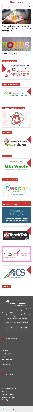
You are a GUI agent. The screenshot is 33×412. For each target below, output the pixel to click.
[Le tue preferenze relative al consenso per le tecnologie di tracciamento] (3, 409)
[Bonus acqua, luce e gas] (16, 44)
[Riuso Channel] (16, 150)
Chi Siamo (5, 351)
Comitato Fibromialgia (8, 397)
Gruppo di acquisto (8, 394)
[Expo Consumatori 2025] (16, 197)
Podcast (4, 386)
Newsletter (5, 362)
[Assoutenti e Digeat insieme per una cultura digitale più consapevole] (16, 222)
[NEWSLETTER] (16, 174)
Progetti (4, 391)
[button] (30, 8)
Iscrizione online (7, 359)
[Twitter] (21, 328)
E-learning (5, 400)
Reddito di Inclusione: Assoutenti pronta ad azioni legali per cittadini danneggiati (16, 28)
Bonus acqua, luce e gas (11, 53)
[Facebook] (7, 328)
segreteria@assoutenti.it (20, 322)
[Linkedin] (16, 328)
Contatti (4, 356)
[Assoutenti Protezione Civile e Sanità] (16, 127)
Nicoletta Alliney (6, 33)
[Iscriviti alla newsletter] (16, 79)
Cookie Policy (16, 409)
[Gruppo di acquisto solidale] (16, 102)
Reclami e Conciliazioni (9, 389)
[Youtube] (26, 328)
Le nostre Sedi (6, 353)
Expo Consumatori (7, 364)
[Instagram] (11, 328)
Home (3, 7)
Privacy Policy (26, 408)
